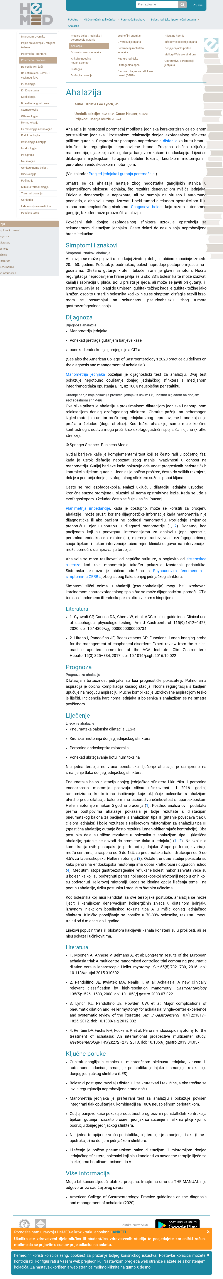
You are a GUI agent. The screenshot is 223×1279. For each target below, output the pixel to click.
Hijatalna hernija (174, 35)
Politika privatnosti (134, 1225)
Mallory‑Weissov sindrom (180, 54)
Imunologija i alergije (33, 142)
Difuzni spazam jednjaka (86, 52)
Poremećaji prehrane (34, 53)
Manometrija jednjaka (85, 374)
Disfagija (76, 69)
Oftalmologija (29, 116)
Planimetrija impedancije (88, 508)
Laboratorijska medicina (36, 206)
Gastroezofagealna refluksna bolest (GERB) (135, 73)
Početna (73, 19)
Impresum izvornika (33, 36)
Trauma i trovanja (31, 193)
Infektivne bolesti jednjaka (180, 41)
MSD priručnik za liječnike (99, 19)
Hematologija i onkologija (36, 129)
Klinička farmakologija (35, 187)
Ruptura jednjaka (128, 58)
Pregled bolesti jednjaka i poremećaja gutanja (86, 37)
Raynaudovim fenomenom (177, 570)
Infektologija (29, 148)
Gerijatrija (27, 199)
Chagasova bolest (147, 206)
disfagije (170, 141)
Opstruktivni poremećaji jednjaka (179, 63)
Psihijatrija (27, 154)
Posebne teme (30, 212)
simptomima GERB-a (83, 576)
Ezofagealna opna (129, 65)
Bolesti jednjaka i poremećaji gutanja (173, 19)
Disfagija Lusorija (81, 75)
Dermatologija (29, 122)
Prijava (198, 5)
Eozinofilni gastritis (129, 35)
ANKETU (120, 1232)
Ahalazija (73, 25)
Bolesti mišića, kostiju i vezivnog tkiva (35, 75)
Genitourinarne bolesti (34, 167)
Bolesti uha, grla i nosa (35, 103)
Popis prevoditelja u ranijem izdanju (38, 45)
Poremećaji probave (133, 19)
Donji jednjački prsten (177, 48)
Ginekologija (28, 174)
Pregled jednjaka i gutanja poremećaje (122, 173)
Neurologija (28, 161)
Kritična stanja (30, 90)
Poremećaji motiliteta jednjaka (131, 50)
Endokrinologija (30, 135)
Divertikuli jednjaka (129, 41)
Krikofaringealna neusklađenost (81, 60)
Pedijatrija (27, 180)
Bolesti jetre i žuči (32, 66)
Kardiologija (28, 96)
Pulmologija (28, 84)
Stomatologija (29, 109)
